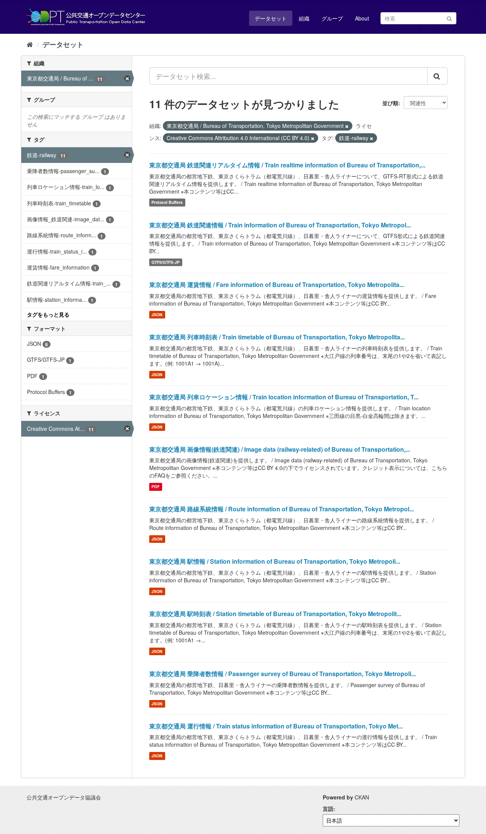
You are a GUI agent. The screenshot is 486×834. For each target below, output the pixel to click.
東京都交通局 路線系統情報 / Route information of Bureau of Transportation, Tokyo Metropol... (281, 508)
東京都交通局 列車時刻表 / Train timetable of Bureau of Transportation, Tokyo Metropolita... (277, 337)
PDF (155, 486)
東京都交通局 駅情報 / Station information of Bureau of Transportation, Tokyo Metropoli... (274, 561)
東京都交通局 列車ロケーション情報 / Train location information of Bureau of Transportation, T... (283, 397)
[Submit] (449, 17)
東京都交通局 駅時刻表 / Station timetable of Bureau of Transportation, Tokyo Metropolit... (275, 613)
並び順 (390, 103)
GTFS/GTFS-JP (165, 262)
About (362, 18)
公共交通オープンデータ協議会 (64, 797)
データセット (271, 18)
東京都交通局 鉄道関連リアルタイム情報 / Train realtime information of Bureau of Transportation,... (287, 165)
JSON (157, 314)
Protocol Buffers (167, 202)
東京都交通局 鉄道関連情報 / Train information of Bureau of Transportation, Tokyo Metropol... (280, 225)
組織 (304, 18)
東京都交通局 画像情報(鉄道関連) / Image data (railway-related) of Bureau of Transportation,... (279, 449)
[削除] (347, 126)
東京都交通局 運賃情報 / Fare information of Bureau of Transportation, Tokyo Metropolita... (276, 284)
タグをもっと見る (48, 314)
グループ (332, 18)
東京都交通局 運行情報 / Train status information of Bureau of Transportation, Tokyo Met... (276, 726)
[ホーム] (30, 44)
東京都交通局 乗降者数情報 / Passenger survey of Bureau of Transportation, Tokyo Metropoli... (282, 673)
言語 (328, 808)
